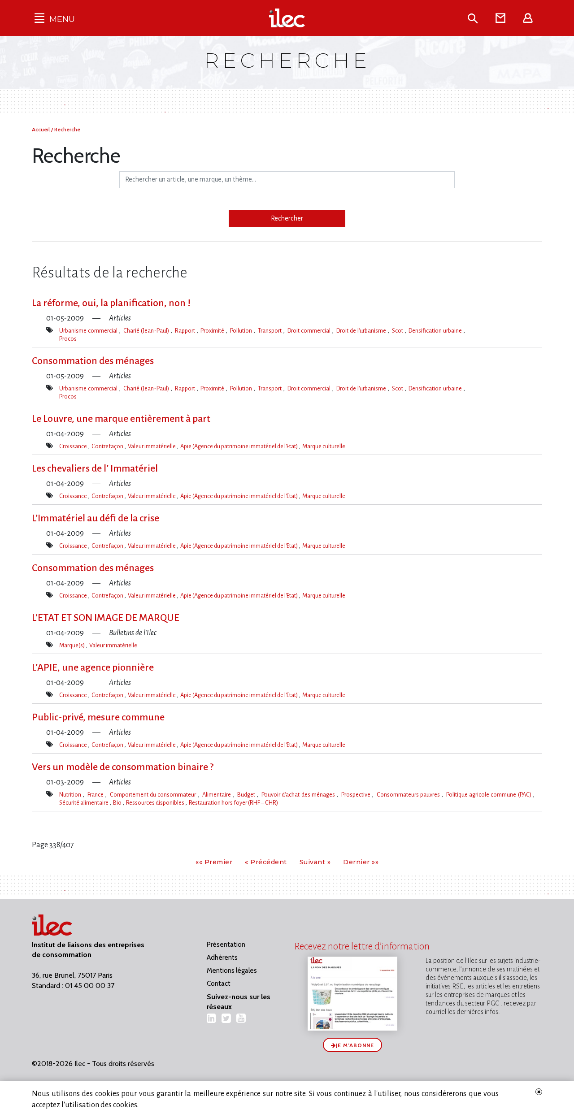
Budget (247, 794)
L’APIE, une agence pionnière (93, 667)
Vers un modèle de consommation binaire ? (122, 767)
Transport (270, 330)
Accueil (41, 129)
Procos (68, 338)
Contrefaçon (107, 446)
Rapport (185, 330)
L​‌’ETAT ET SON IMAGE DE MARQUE (105, 617)
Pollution (241, 330)
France (96, 794)
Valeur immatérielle (152, 446)
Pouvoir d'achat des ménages (298, 794)
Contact (218, 983)
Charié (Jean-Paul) (146, 330)
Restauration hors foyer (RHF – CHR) (233, 802)
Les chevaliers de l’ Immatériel (95, 468)
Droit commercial (309, 330)
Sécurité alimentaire (84, 802)
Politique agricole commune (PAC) (489, 794)
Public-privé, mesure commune (98, 717)
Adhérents (222, 957)
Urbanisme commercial (89, 330)
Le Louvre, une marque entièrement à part (121, 418)
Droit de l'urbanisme (361, 330)
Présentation (226, 944)
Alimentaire (217, 794)
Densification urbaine (436, 330)
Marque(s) (72, 645)
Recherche (67, 129)
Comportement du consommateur (154, 794)
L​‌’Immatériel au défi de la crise (95, 518)
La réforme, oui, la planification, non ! (111, 303)
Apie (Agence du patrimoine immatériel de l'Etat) (239, 446)
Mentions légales (232, 970)
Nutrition (71, 794)
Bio (117, 802)
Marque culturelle (323, 446)
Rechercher (287, 218)
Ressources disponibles (155, 802)
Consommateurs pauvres (409, 794)
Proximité (213, 330)
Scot (398, 330)
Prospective (356, 794)
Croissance (73, 446)
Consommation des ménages (93, 360)
